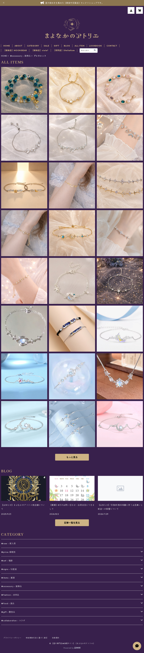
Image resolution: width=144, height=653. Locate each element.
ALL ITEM (79, 45)
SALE (46, 45)
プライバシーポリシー (12, 638)
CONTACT (112, 45)
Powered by (69, 648)
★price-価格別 (8, 552)
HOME (6, 45)
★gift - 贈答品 (8, 612)
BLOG (67, 45)
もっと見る (72, 457)
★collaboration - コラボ (13, 620)
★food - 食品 (7, 603)
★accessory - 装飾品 (20, 56)
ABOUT (18, 45)
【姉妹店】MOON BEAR (15, 50)
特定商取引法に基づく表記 (37, 638)
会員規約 (55, 638)
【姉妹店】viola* (40, 50)
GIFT (56, 45)
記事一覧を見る (72, 522)
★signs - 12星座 (9, 569)
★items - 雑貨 (8, 577)
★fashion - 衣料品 (10, 595)
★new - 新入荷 (8, 543)
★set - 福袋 (7, 560)
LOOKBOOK (95, 45)
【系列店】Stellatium (64, 50)
